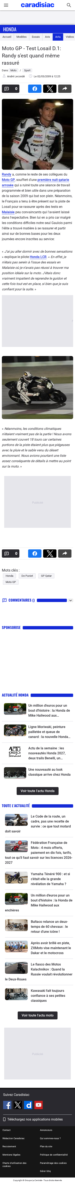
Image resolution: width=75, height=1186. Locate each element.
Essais (36, 36)
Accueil (6, 36)
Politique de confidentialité (54, 1154)
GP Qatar (46, 575)
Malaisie (8, 212)
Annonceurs (46, 1130)
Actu (58, 36)
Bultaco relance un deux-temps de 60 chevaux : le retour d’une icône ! (49, 927)
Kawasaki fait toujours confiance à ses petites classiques (48, 996)
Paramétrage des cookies (53, 1163)
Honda (9, 29)
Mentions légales (11, 1154)
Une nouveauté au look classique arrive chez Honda (49, 772)
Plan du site (46, 1146)
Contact (6, 1130)
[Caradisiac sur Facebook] (7, 1105)
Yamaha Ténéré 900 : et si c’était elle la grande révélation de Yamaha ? (50, 879)
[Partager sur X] (50, 87)
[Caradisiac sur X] (18, 1105)
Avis (47, 36)
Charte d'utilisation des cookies (14, 1165)
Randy (6, 174)
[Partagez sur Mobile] (65, 87)
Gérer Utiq (45, 1171)
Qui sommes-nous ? (50, 1138)
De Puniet (27, 575)
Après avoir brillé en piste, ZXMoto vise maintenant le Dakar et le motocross (51, 948)
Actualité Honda (15, 695)
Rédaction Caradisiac (13, 1138)
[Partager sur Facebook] (35, 87)
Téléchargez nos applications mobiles (35, 1119)
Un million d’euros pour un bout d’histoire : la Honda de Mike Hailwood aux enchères (49, 711)
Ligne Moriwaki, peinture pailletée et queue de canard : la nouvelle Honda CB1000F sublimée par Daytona (48, 732)
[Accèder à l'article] (15, 709)
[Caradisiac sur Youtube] (38, 1105)
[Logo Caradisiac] (37, 8)
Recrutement (9, 1146)
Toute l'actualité (16, 805)
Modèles (21, 36)
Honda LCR (38, 257)
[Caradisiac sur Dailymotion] (28, 1105)
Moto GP (8, 180)
